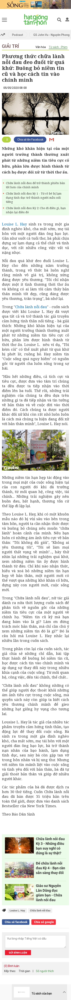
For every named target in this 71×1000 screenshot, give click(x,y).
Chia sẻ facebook (15, 922)
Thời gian (24, 971)
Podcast (17, 34)
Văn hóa (41, 47)
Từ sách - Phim (58, 47)
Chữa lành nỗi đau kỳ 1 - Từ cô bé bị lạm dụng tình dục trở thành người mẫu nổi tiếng (34, 198)
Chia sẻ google (43, 922)
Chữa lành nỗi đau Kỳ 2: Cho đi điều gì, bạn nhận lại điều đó (36, 210)
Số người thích (45, 971)
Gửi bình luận (18, 952)
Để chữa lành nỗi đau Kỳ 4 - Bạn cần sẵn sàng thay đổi (50, 868)
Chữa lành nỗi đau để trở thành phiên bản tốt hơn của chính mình (35, 185)
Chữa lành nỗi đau (31, 306)
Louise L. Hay (14, 224)
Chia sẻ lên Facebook (30, 139)
